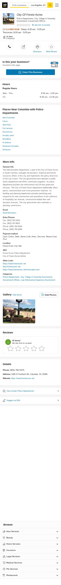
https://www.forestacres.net (14, 264)
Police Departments (25, 19)
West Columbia (9, 118)
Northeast (6, 150)
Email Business (9, 213)
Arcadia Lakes (8, 135)
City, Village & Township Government (36, 277)
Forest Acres (7, 132)
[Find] (50, 5)
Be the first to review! (41, 25)
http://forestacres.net (12, 267)
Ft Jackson (7, 143)
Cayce (5, 121)
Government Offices (36, 21)
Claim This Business (32, 72)
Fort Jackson (8, 128)
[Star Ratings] (24, 25)
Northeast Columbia (11, 146)
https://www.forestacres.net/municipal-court (21, 270)
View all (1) (17, 295)
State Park (7, 125)
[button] (57, 5)
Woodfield (7, 139)
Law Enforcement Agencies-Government (38, 280)
